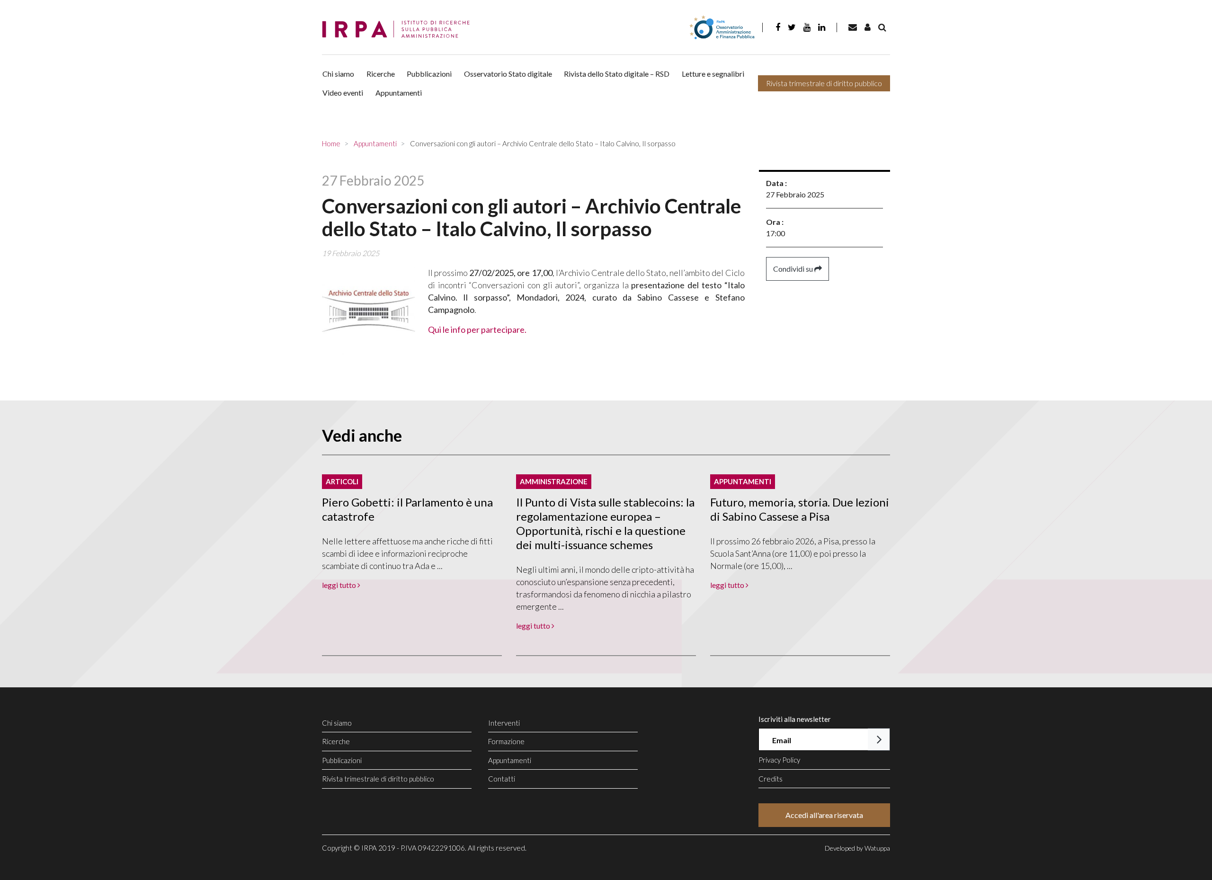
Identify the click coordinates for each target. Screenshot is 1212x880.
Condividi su (793, 268)
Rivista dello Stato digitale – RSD (616, 73)
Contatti (501, 778)
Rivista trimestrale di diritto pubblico (824, 83)
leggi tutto (339, 584)
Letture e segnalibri (713, 73)
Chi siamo (338, 73)
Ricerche (380, 73)
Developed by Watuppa (857, 848)
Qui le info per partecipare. (477, 329)
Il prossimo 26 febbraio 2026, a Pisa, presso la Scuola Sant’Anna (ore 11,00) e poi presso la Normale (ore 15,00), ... (792, 553)
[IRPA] (399, 29)
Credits (770, 778)
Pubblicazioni (429, 73)
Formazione (506, 741)
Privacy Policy (779, 760)
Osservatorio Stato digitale (508, 73)
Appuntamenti (398, 92)
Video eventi (342, 92)
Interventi (504, 723)
